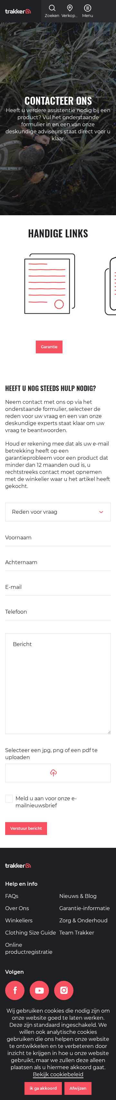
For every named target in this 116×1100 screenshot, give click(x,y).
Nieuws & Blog (78, 896)
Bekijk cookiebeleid (58, 1074)
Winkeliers (19, 921)
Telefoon (16, 612)
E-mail (13, 587)
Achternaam (21, 562)
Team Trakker (76, 933)
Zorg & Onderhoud (83, 921)
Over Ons (17, 908)
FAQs (11, 896)
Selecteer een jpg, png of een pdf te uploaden (51, 753)
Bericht (22, 644)
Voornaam (18, 538)
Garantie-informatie (84, 908)
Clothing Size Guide (30, 933)
